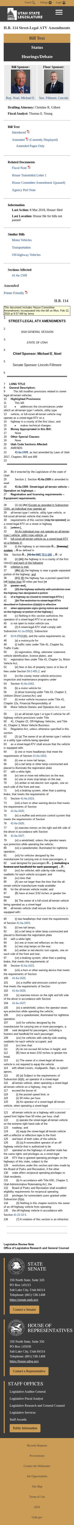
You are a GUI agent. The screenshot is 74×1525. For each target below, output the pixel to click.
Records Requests (37, 1445)
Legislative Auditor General (28, 1391)
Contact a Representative (29, 1371)
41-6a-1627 (17, 835)
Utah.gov (37, 1517)
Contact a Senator (24, 1309)
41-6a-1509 (19, 275)
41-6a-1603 (39, 755)
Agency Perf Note (24, 190)
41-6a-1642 (27, 683)
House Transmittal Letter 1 (29, 175)
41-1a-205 (24, 631)
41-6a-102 (34, 554)
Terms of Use (37, 1496)
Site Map (37, 1486)
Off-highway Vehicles (26, 255)
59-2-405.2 (33, 671)
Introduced (19, 132)
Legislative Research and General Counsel (37, 1405)
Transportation (21, 247)
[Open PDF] (28, 132)
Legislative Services (23, 1412)
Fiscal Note (19, 168)
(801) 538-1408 (35, 1295)
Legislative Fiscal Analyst (26, 1398)
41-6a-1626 (17, 823)
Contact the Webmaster (37, 1466)
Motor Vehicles (22, 240)
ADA (37, 1507)
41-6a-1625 (17, 811)
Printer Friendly (14, 293)
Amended (18, 140)
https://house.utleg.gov (24, 1361)
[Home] (25, 14)
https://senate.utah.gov (24, 1299)
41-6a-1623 (27, 798)
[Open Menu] (59, 12)
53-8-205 (16, 636)
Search (28, 2)
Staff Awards (18, 1419)
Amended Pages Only (30, 146)
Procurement (37, 1455)
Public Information (25, 1428)
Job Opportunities (37, 1476)
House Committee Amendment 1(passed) (38, 182)
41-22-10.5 (20, 1214)
